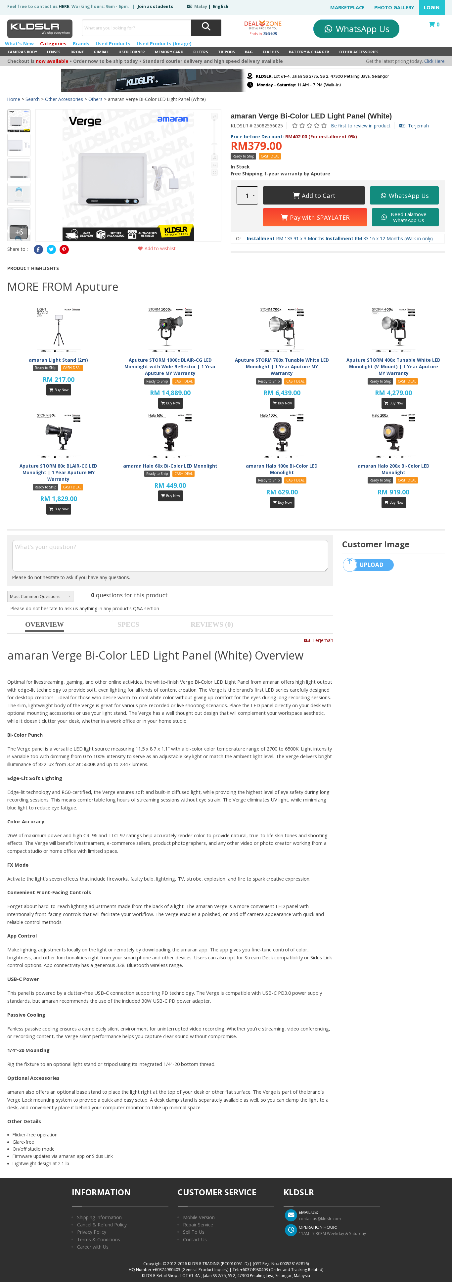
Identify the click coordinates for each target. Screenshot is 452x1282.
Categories (53, 43)
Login (432, 7)
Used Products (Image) (164, 43)
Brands (81, 43)
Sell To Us (193, 1232)
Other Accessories (359, 51)
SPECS (128, 624)
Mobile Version (199, 1217)
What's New (19, 43)
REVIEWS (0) (212, 624)
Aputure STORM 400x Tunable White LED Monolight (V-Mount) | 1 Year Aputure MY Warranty (393, 367)
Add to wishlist (159, 248)
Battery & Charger (309, 51)
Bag (249, 51)
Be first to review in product (360, 125)
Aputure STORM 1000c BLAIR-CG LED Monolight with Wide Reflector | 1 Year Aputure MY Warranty (170, 367)
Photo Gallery (394, 7)
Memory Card (169, 51)
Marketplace (347, 7)
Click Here (434, 61)
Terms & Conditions (98, 1239)
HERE (64, 6)
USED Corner (131, 51)
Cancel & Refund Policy (102, 1224)
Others (95, 99)
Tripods (226, 51)
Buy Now (61, 390)
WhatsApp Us (361, 29)
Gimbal (101, 51)
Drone (77, 51)
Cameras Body (22, 51)
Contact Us (195, 1239)
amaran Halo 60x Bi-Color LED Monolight (170, 466)
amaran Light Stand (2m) (58, 360)
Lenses (54, 51)
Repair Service (198, 1224)
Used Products (113, 43)
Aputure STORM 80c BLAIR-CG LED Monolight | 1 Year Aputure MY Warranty (58, 472)
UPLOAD (372, 565)
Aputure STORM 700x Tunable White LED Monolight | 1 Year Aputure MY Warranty (282, 367)
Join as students (155, 6)
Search (32, 99)
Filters (200, 51)
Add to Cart (318, 195)
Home (13, 99)
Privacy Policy (91, 1232)
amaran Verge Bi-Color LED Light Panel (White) (311, 116)
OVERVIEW (44, 624)
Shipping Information (99, 1217)
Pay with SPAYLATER (319, 217)
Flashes (271, 51)
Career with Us (93, 1247)
